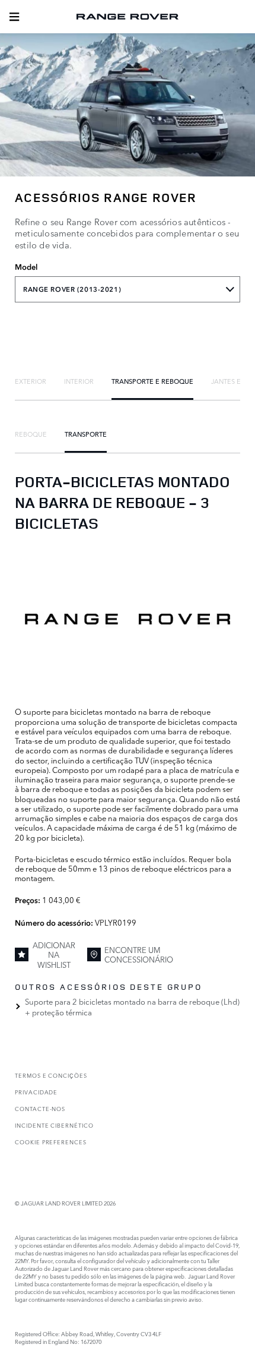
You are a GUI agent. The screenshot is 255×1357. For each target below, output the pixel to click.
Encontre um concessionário (138, 954)
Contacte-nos (40, 1108)
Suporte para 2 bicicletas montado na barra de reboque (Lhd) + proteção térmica (132, 1006)
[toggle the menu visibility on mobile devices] (14, 16)
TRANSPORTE (86, 433)
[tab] (30, 381)
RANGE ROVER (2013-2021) (72, 289)
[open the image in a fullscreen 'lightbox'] (127, 618)
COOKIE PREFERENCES (51, 1141)
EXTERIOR (30, 381)
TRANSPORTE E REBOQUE (152, 381)
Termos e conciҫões (51, 1075)
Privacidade (36, 1092)
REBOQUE (31, 433)
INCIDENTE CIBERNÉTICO (54, 1125)
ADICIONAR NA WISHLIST (54, 954)
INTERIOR (79, 381)
